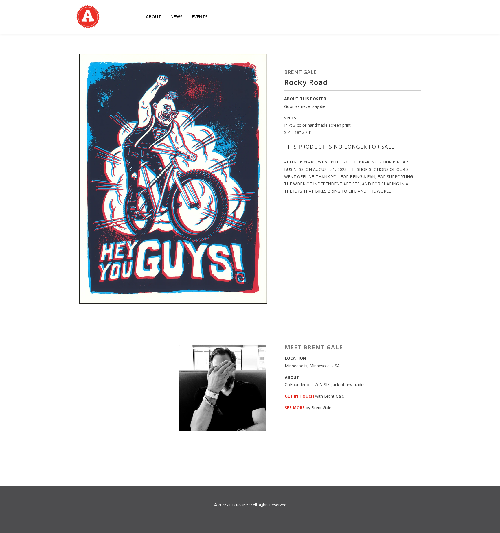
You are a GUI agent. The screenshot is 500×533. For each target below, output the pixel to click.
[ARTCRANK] (88, 16)
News (176, 16)
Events (200, 16)
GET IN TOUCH (299, 396)
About (153, 16)
